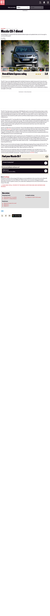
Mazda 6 (9, 129)
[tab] (4, 69)
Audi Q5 (32, 152)
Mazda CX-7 (6, 204)
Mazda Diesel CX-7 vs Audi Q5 (10, 197)
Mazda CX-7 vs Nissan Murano (10, 198)
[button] (25, 53)
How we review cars (6, 76)
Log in (44, 3)
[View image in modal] (2, 53)
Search (40, 3)
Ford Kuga (6, 177)
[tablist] (25, 69)
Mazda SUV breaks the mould (10, 203)
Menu (48, 3)
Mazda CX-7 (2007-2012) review (34, 197)
